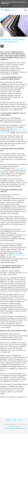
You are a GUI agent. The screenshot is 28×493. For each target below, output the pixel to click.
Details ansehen (5, 5)
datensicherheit (14, 426)
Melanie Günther (9, 45)
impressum (8, 420)
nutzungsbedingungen (8, 424)
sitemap (15, 420)
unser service (22, 424)
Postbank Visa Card (19, 129)
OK (11, 5)
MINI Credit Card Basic (18, 255)
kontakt (20, 420)
